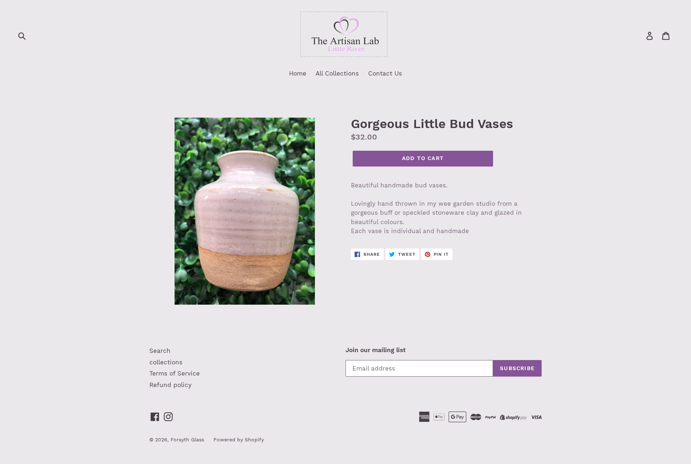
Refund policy (170, 384)
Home (297, 73)
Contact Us (385, 73)
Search (160, 350)
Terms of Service (174, 373)
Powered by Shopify (238, 439)
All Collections (337, 73)
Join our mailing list (376, 350)
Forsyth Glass (187, 439)
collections (165, 362)
